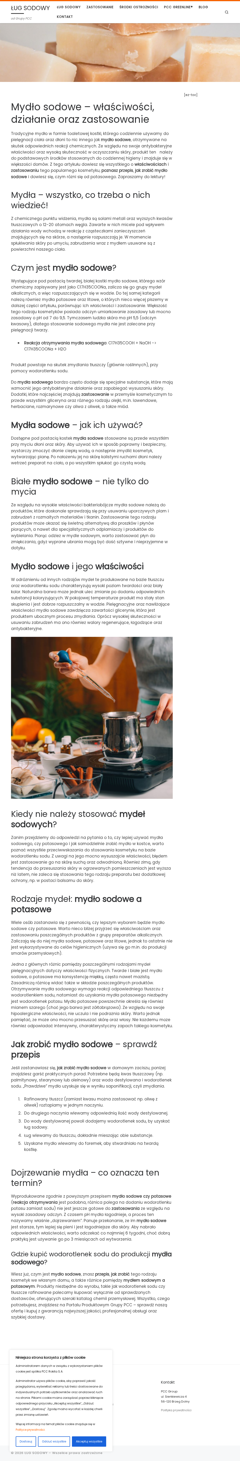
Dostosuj (26, 1441)
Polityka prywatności (176, 1410)
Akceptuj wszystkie (89, 1441)
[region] (60, 1401)
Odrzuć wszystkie (54, 1441)
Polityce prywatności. (30, 1430)
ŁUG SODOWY (36, 1453)
